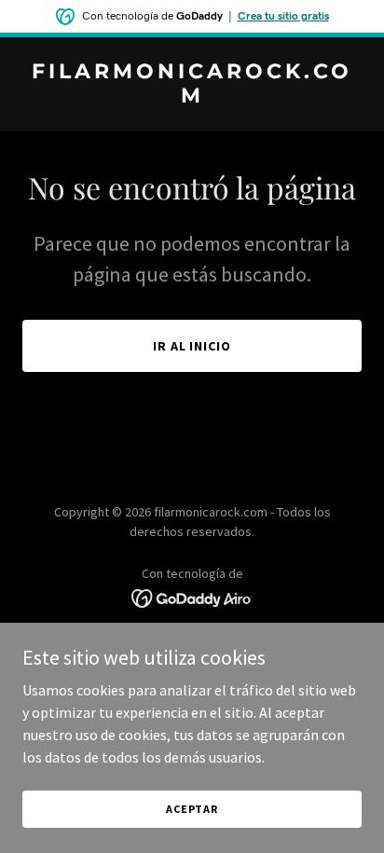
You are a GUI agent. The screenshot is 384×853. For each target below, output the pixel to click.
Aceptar (192, 809)
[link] (192, 97)
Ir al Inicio (192, 345)
